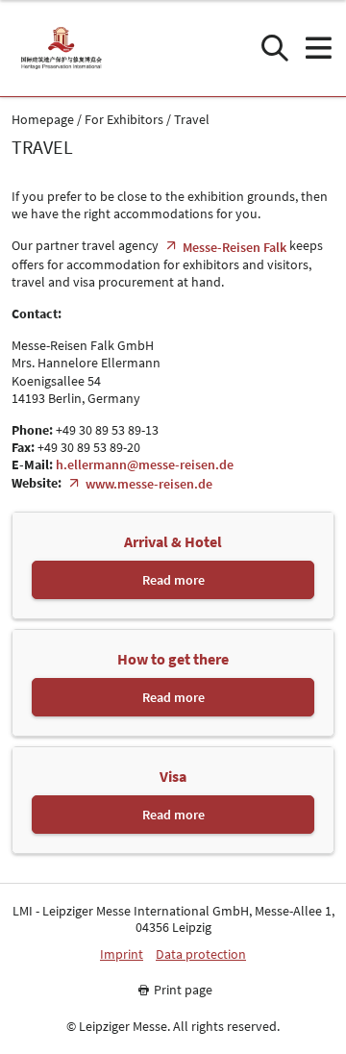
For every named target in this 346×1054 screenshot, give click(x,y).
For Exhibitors (124, 120)
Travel (192, 120)
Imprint (121, 954)
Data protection (201, 954)
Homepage (43, 120)
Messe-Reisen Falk (234, 247)
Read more (173, 580)
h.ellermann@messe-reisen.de (145, 464)
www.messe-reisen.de (149, 483)
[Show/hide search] (274, 48)
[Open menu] (317, 48)
